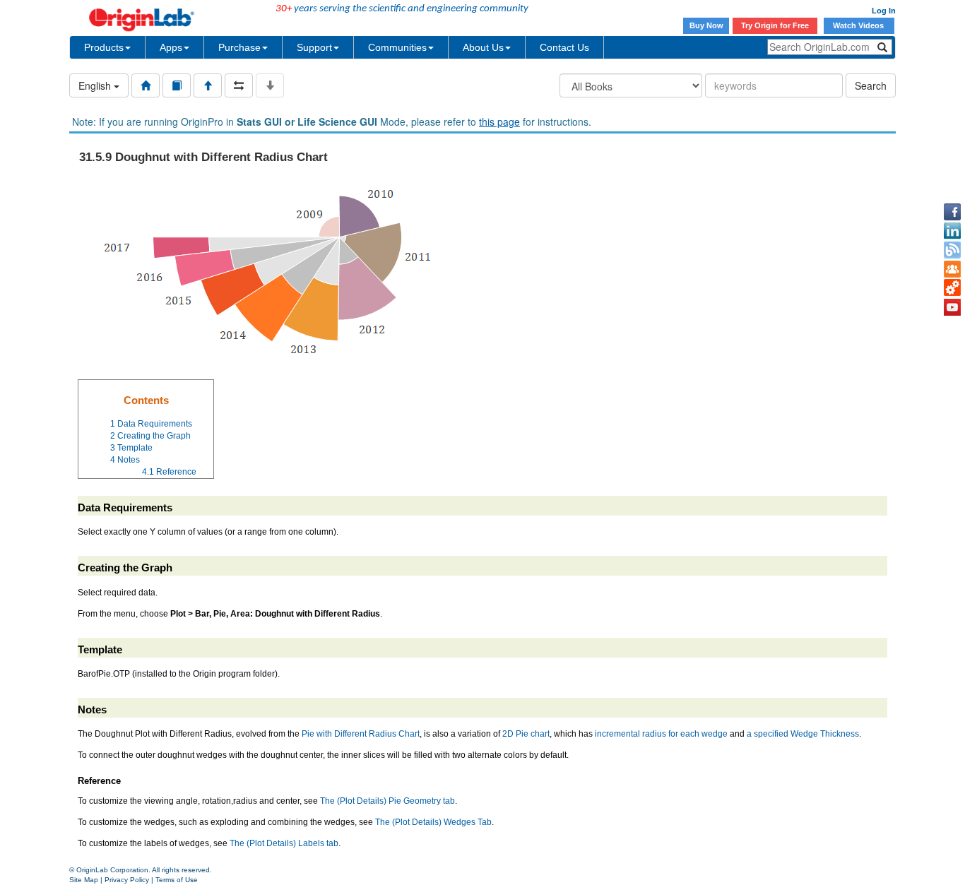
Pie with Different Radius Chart (361, 734)
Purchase (239, 47)
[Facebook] (952, 212)
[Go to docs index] (145, 85)
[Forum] (952, 269)
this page (499, 121)
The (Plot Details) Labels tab (284, 843)
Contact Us (564, 47)
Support (314, 47)
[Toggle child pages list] (270, 85)
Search (871, 85)
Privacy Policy (127, 880)
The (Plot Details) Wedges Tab (433, 822)
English (96, 85)
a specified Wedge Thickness (803, 734)
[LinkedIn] (952, 231)
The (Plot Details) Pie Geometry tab (387, 801)
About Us (483, 47)
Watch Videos (859, 25)
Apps (171, 47)
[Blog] (952, 250)
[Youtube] (952, 307)
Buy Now (706, 25)
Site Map (83, 880)
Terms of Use (176, 880)
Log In (884, 10)
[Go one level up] (208, 85)
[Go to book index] (176, 85)
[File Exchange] (952, 288)
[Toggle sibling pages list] (239, 85)
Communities (397, 47)
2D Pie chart (526, 734)
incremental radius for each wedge (661, 734)
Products (104, 47)
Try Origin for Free (775, 25)
